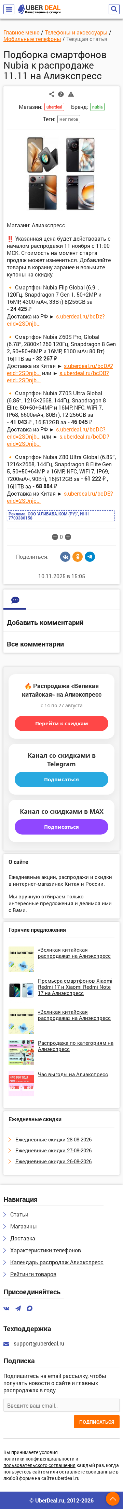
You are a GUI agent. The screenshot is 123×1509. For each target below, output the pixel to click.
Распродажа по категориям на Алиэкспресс (75, 1046)
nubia (97, 107)
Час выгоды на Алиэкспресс (73, 1074)
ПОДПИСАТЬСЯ (96, 1422)
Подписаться (61, 779)
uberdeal (54, 107)
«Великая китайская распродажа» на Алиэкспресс (74, 952)
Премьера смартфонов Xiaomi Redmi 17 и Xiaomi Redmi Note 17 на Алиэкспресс (75, 987)
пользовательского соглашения (39, 1465)
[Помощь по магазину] (61, 93)
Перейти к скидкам (61, 723)
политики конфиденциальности (38, 1459)
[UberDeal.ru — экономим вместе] (39, 9)
